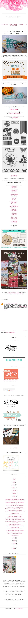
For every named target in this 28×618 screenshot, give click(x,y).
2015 (13, 487)
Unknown (6, 303)
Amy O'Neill (14, 211)
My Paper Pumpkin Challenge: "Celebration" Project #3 (15, 521)
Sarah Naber (14, 209)
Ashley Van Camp (14, 218)
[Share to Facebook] (23, 292)
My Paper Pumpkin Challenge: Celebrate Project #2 (15, 525)
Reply (5, 310)
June (14, 537)
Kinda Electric (14, 176)
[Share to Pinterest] (25, 292)
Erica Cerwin (14, 193)
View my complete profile (14, 340)
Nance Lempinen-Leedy (14, 206)
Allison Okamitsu (14, 210)
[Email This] (20, 292)
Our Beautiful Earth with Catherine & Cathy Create (15, 530)
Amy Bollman (14, 191)
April (14, 540)
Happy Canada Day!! (15, 535)
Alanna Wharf (14, 222)
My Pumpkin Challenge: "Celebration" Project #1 (15, 532)
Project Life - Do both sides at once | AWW (15, 533)
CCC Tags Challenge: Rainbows (15, 524)
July (14, 498)
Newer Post (3, 330)
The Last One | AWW (15, 504)
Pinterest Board (15, 117)
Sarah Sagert (14, 214)
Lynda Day (14, 198)
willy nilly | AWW (15, 522)
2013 (13, 546)
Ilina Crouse (14, 197)
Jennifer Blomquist (14, 189)
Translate (11, 390)
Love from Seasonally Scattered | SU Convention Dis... (15, 499)
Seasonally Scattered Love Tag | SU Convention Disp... (15, 518)
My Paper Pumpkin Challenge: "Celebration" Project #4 (15, 511)
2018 (14, 482)
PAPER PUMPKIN (13, 24)
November (14, 491)
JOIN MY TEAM (4, 24)
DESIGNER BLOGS (19, 608)
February (14, 543)
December (14, 490)
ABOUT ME (21, 24)
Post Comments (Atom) (10, 332)
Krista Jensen (14, 203)
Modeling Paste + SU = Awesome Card (15, 510)
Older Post (25, 330)
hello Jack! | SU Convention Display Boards (15, 507)
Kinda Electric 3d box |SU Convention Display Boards (15, 519)
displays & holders (23, 306)
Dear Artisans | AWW (15, 513)
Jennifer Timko (14, 217)
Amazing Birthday (14, 175)
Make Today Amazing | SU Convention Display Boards (15, 508)
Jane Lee (14, 205)
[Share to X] (22, 292)
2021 (14, 478)
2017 (13, 484)
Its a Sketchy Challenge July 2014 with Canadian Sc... (14, 502)
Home (14, 330)
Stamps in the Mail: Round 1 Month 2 (14, 516)
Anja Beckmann (14, 187)
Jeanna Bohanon (14, 190)
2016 (13, 485)
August (14, 496)
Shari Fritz (14, 199)
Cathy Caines (14, 186)
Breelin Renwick (14, 213)
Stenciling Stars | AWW (15, 527)
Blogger (16, 447)
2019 (14, 481)
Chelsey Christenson (14, 194)
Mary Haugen (13, 202)
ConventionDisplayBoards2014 (14, 113)
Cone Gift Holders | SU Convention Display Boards (15, 505)
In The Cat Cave (14, 16)
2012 (14, 548)
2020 (14, 479)
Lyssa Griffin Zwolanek (14, 201)
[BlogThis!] (21, 292)
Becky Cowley (14, 195)
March (14, 541)
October (14, 493)
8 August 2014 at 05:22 (12, 303)
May (14, 538)
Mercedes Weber (14, 221)
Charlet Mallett (14, 207)
